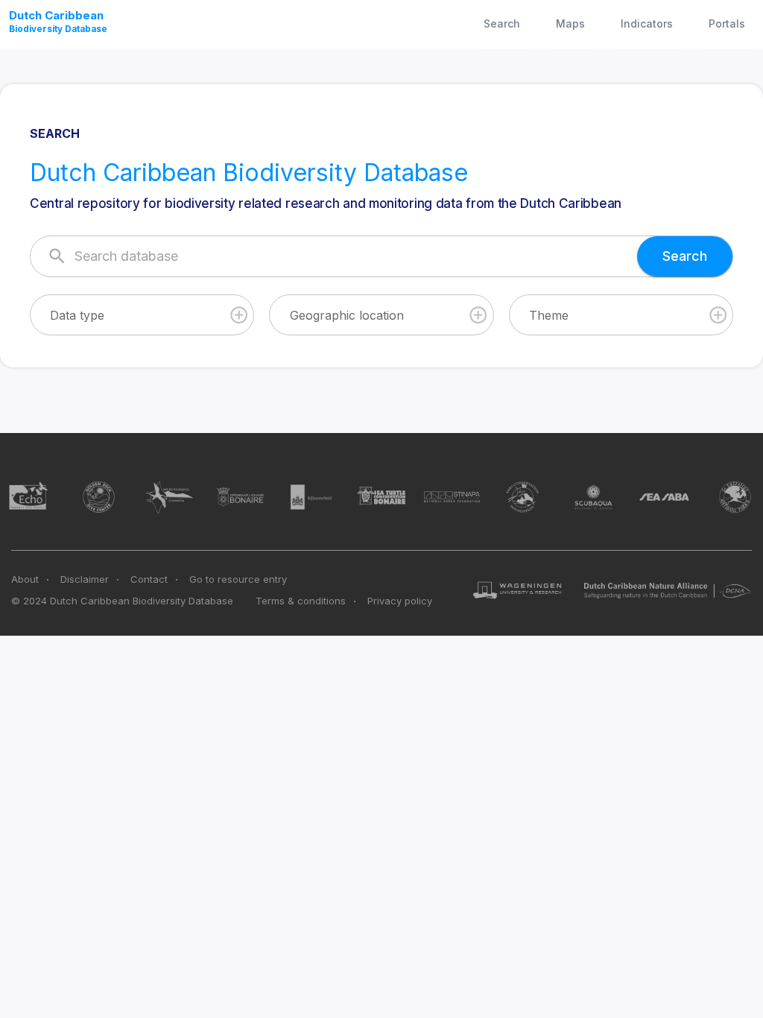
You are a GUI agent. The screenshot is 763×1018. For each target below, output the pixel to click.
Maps (570, 23)
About (25, 579)
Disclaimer (84, 579)
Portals (727, 23)
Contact (149, 579)
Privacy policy (399, 601)
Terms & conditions (301, 601)
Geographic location (347, 315)
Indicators (647, 23)
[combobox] (142, 314)
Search (502, 23)
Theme (549, 315)
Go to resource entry (238, 579)
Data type (77, 315)
